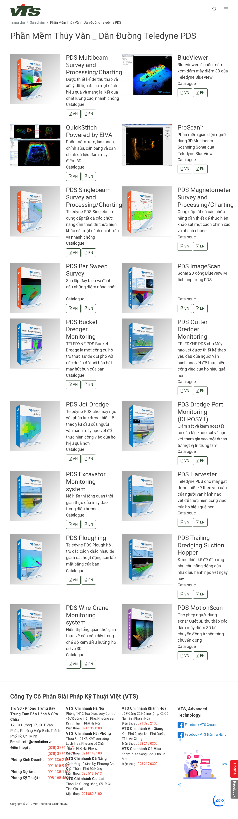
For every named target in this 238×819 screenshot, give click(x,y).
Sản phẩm (37, 22)
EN (90, 114)
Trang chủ (17, 22)
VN (75, 114)
